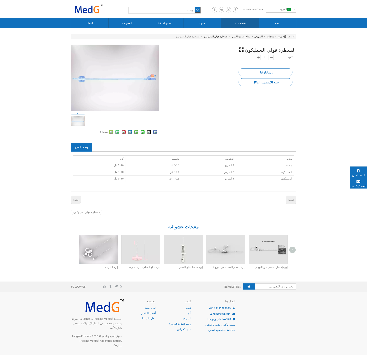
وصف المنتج (81, 147)
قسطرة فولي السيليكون (86, 212)
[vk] (221, 9)
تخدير (188, 307)
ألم (189, 313)
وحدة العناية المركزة (180, 323)
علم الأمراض (184, 329)
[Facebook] (235, 9)
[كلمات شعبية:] (198, 10)
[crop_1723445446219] (104, 306)
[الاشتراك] (249, 286)
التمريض (186, 318)
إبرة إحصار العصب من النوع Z (229, 267)
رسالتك (268, 72)
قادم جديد (150, 307)
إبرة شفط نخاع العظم (191, 267)
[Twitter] (228, 9)
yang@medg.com (220, 313)
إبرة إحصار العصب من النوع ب (271, 267)
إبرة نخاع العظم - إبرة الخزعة (144, 267)
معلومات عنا (149, 318)
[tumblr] (214, 9)
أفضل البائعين (148, 313)
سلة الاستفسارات (268, 82)
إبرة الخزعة (111, 267)
